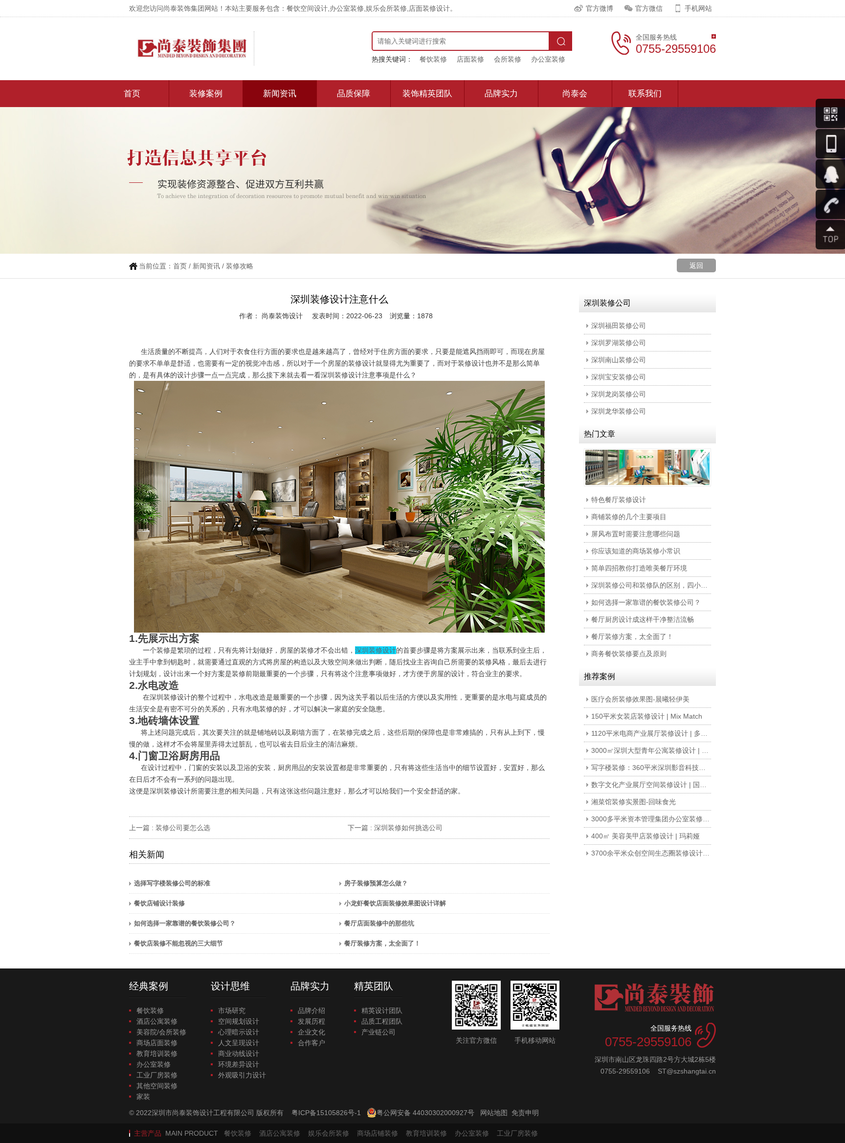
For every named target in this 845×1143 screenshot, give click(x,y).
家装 (143, 1096)
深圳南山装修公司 (618, 360)
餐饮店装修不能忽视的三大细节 (178, 943)
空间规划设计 (238, 1021)
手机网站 (698, 8)
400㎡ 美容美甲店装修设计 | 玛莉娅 (645, 836)
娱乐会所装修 (328, 1133)
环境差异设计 (238, 1064)
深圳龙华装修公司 (618, 411)
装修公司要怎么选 (183, 828)
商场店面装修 (157, 1043)
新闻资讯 (279, 93)
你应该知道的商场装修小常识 (635, 551)
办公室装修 (548, 59)
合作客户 (311, 1043)
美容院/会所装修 (161, 1032)
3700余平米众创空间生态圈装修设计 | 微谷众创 (663, 853)
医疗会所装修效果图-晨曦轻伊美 (640, 699)
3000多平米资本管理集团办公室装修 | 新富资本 (663, 819)
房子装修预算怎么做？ (376, 883)
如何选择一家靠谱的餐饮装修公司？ (185, 923)
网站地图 (494, 1113)
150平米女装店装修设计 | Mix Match (646, 716)
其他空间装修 (157, 1086)
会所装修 (507, 59)
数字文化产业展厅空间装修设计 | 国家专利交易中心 (669, 785)
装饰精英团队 (427, 93)
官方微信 (649, 8)
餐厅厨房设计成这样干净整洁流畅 (642, 619)
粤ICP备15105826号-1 (326, 1113)
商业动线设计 (238, 1053)
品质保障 (353, 93)
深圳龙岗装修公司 (618, 394)
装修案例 (205, 93)
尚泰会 (574, 93)
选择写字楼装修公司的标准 (172, 883)
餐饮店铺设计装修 (159, 903)
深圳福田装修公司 (618, 326)
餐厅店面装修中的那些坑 (379, 923)
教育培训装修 (157, 1053)
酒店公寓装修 (157, 1021)
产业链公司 (378, 1032)
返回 (696, 265)
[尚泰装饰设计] (191, 48)
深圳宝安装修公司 (618, 377)
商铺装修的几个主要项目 (629, 517)
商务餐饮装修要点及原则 (629, 654)
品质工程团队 (381, 1021)
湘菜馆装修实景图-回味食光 (633, 802)
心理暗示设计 (238, 1032)
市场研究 (231, 1010)
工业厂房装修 (157, 1075)
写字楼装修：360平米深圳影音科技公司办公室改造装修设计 (682, 767)
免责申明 (525, 1113)
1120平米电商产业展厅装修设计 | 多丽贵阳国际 (663, 733)
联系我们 (645, 93)
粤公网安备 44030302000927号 (425, 1113)
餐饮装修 (433, 59)
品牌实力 (501, 93)
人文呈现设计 (238, 1043)
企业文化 (311, 1032)
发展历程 (311, 1021)
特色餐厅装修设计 (618, 500)
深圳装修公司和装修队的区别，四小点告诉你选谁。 (670, 585)
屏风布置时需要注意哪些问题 (635, 534)
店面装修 (470, 59)
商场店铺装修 (377, 1133)
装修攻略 (239, 266)
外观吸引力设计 (242, 1075)
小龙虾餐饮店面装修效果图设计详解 (395, 903)
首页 (132, 93)
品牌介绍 (311, 1010)
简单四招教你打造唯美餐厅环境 (639, 568)
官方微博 (599, 8)
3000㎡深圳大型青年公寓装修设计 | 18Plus (657, 750)
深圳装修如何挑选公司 (408, 828)
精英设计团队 (381, 1010)
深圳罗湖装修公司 (618, 343)
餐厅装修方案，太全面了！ (382, 943)
